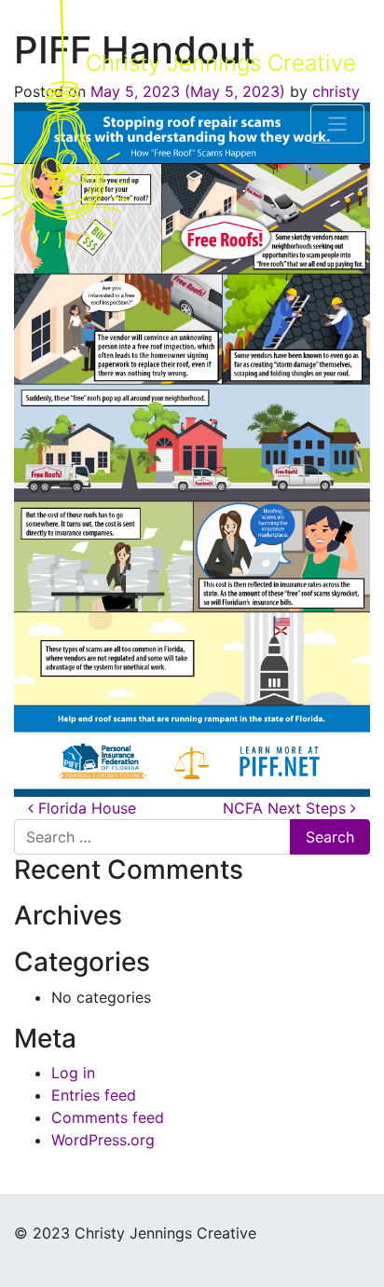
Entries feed (93, 1095)
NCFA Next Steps (286, 808)
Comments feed (107, 1117)
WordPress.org (103, 1139)
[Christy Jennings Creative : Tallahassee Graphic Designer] (65, 124)
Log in (73, 1072)
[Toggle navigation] (337, 124)
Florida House (85, 808)
